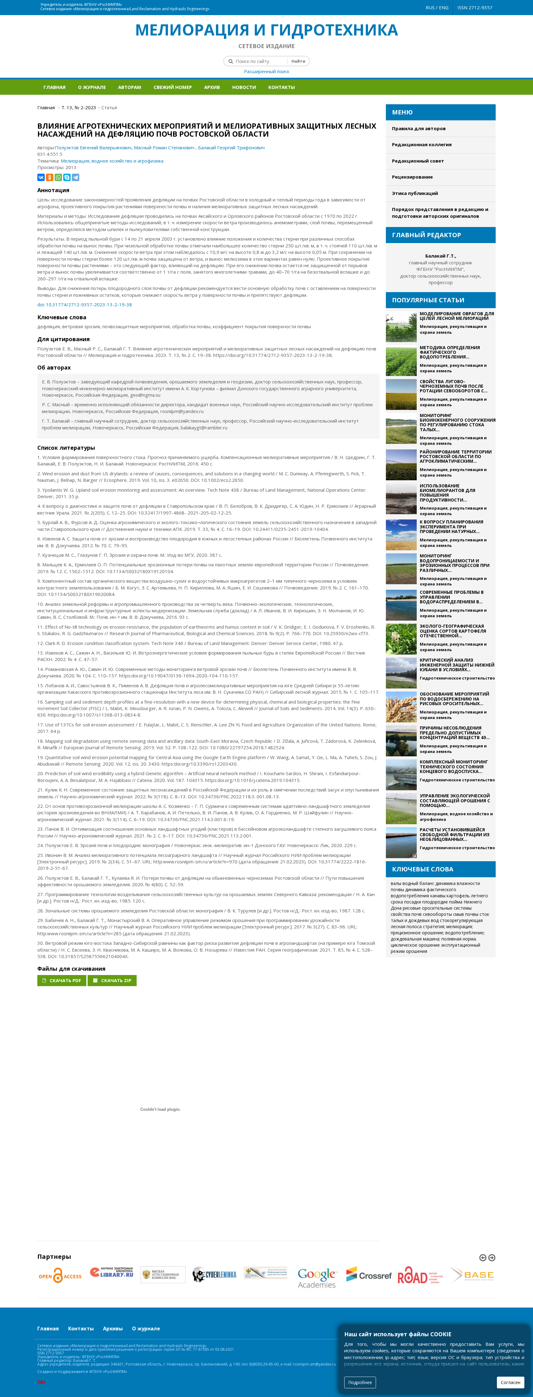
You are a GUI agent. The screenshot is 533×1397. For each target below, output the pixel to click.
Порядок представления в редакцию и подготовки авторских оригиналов (440, 212)
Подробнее (360, 1382)
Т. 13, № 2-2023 (78, 107)
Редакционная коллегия (422, 144)
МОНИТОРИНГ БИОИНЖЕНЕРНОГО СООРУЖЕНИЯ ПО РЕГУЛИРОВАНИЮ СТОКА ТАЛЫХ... (458, 422)
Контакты (281, 87)
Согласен (510, 1382)
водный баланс (418, 883)
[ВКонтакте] (41, 177)
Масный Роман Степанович (165, 147)
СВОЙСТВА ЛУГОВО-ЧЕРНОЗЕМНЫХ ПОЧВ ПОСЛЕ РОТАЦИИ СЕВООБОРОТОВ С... (454, 386)
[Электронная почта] (270, 3)
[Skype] (67, 177)
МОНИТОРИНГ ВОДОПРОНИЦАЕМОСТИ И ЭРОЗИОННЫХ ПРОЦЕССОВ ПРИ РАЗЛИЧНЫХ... (455, 563)
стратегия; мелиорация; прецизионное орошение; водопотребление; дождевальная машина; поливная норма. (438, 933)
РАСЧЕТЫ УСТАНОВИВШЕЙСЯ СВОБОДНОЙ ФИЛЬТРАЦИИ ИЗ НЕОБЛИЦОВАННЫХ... (455, 834)
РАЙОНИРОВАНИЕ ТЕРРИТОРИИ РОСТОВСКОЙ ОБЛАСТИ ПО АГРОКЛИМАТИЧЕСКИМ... (456, 456)
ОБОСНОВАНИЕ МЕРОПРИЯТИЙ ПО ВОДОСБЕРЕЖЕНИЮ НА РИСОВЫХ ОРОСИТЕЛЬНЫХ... (454, 698)
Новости (244, 87)
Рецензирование (412, 177)
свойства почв (406, 914)
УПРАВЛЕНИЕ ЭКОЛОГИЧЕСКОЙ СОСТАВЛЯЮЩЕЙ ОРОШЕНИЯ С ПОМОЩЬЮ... (455, 800)
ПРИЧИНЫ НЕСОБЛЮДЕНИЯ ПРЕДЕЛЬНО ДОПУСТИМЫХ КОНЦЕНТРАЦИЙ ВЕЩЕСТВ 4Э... (455, 732)
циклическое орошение (415, 945)
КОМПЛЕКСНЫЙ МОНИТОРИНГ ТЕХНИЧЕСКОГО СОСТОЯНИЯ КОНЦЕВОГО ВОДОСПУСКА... (454, 766)
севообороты (437, 914)
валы (396, 883)
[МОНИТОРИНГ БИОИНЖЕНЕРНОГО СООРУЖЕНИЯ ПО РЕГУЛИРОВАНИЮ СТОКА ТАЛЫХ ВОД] (401, 429)
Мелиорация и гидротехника (266, 29)
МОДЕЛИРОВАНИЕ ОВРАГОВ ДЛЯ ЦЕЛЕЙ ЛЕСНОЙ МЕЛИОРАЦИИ (457, 316)
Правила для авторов (419, 128)
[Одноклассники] (49, 177)
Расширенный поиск (266, 71)
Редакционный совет (418, 161)
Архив (212, 87)
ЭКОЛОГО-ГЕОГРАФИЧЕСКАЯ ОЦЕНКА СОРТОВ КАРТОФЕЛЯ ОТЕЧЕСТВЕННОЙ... (453, 631)
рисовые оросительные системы (437, 908)
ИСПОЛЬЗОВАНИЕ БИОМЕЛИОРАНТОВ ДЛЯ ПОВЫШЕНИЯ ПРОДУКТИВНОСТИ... (447, 493)
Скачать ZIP (115, 980)
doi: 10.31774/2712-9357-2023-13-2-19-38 (84, 304)
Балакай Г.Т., (440, 256)
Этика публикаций (415, 193)
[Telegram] (75, 177)
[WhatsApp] (58, 177)
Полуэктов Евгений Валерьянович (93, 147)
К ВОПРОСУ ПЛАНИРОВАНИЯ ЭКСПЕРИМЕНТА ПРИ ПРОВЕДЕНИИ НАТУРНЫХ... (451, 526)
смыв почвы (465, 914)
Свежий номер (173, 87)
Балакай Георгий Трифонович (231, 147)
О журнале (92, 87)
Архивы (113, 1328)
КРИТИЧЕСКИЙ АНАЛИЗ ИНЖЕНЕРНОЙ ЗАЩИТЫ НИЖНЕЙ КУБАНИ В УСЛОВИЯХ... (457, 664)
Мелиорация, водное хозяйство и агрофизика (112, 161)
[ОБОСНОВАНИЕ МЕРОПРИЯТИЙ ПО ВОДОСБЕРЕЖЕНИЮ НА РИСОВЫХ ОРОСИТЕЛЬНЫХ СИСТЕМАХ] (401, 707)
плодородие (435, 902)
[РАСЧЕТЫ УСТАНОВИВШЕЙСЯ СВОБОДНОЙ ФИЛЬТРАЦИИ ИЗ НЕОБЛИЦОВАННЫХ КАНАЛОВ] (401, 842)
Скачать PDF (64, 980)
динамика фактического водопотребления (423, 893)
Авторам (129, 87)
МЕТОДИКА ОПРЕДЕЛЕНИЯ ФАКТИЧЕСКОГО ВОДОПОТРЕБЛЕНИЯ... (450, 352)
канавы (437, 896)
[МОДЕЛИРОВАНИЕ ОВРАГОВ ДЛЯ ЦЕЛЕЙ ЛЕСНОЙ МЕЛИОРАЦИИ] (401, 326)
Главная (54, 87)
